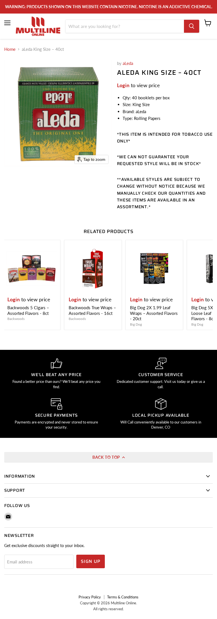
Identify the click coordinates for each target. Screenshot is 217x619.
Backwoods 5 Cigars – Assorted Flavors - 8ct (28, 310)
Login (123, 85)
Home (10, 49)
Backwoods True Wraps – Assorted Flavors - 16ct (92, 310)
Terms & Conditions (122, 597)
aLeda (128, 63)
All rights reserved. (108, 609)
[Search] (191, 26)
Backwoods (16, 319)
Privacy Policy (90, 597)
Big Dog (136, 324)
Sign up (90, 561)
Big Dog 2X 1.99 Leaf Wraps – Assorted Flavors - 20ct (154, 313)
